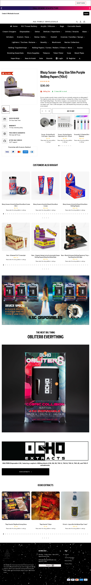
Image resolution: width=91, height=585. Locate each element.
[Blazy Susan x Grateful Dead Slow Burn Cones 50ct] (16, 186)
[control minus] (41, 111)
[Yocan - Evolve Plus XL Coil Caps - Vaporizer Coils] (48, 123)
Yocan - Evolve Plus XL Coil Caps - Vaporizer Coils (48, 135)
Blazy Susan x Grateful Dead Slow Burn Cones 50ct (16, 205)
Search (67, 554)
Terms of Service (69, 557)
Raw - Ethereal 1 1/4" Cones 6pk (16, 255)
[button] (58, 145)
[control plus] (49, 111)
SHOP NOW (81, 3)
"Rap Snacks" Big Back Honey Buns (16, 524)
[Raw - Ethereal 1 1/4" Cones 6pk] (16, 238)
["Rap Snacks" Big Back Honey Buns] (16, 507)
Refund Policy (68, 560)
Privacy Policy (68, 564)
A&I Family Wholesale (45, 22)
